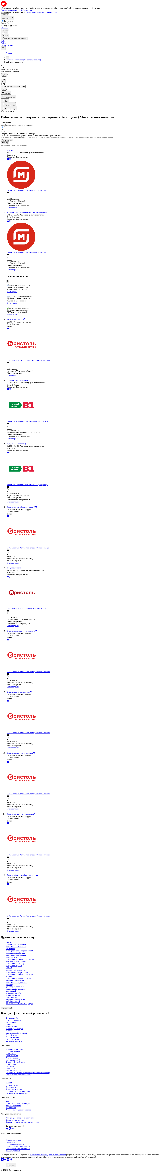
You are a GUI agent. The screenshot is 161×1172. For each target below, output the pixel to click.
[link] (5, 35)
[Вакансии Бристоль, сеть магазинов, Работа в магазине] (83, 593)
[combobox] (12, 69)
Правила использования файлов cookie (41, 12)
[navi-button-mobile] (3, 48)
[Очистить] (4, 75)
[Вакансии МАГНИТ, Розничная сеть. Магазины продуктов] (83, 175)
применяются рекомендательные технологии (48, 1155)
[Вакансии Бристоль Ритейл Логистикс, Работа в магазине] (83, 344)
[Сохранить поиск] (3, 81)
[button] (3, 41)
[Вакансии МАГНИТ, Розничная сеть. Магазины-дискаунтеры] (83, 405)
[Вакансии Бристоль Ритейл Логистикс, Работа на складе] (83, 532)
